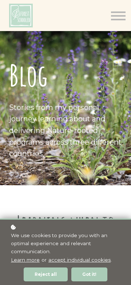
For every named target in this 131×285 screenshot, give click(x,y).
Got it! (89, 274)
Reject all (46, 274)
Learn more (25, 260)
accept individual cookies (79, 260)
